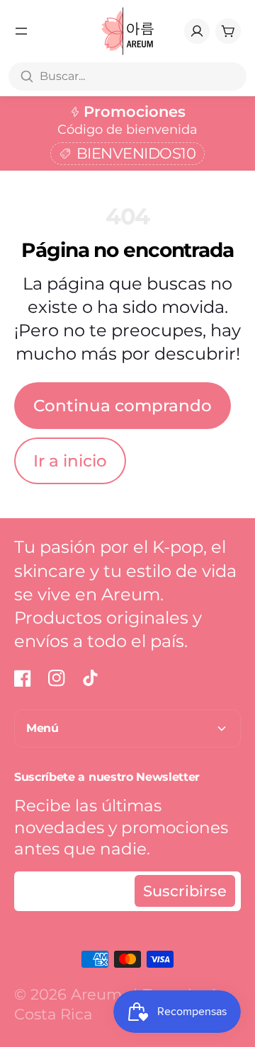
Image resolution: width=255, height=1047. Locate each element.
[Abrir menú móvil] (21, 31)
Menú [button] (42, 728)
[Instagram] (56, 678)
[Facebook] (22, 678)
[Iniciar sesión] (197, 31)
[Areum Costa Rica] (127, 31)
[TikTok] (90, 678)
